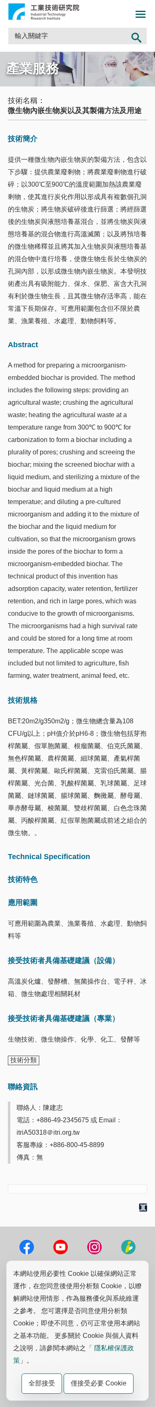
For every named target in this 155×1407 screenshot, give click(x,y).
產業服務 (32, 68)
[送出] (136, 36)
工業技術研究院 (43, 11)
